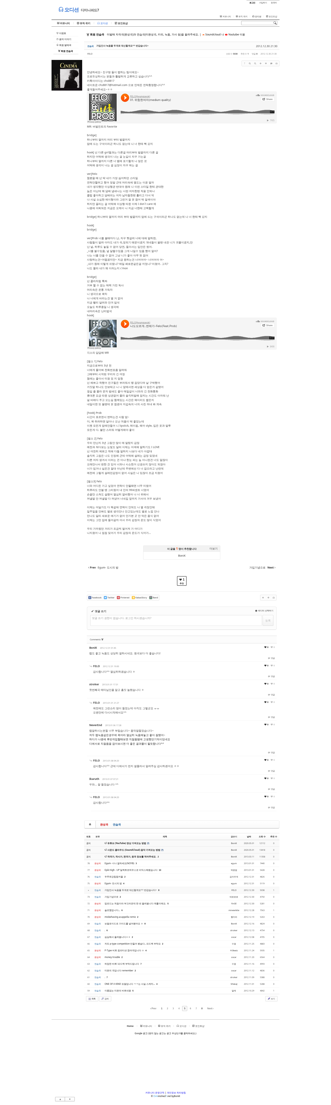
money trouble (113, 957)
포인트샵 (272, 16)
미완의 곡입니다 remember (119, 970)
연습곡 (117, 824)
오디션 (71, 9)
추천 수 (273, 836)
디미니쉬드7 (90, 10)
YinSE (234, 903)
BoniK (182, 555)
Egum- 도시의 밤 (113, 883)
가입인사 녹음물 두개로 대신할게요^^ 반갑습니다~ (122, 45)
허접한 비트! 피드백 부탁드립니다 (122, 963)
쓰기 (272, 998)
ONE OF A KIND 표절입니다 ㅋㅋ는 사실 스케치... (130, 984)
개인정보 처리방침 (176, 1092)
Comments (97, 639)
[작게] (255, 63)
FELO (90, 53)
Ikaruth (94, 779)
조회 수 (262, 836)
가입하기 (263, 2)
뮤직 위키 (242, 16)
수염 (234, 943)
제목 (165, 836)
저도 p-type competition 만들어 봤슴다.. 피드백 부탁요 (133, 943)
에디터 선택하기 (265, 610)
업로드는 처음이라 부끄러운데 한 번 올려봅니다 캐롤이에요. (136, 903)
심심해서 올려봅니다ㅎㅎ (118, 937)
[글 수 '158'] (90, 824)
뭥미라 (234, 916)
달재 (234, 990)
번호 (88, 836)
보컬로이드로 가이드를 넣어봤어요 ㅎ (124, 923)
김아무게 (234, 876)
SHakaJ (234, 983)
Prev (153, 1008)
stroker (94, 684)
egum (234, 863)
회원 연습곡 (66, 51)
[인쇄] (276, 63)
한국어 (274, 2)
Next (210, 1008)
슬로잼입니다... (113, 910)
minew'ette (234, 910)
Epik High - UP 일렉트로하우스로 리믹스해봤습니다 (131, 870)
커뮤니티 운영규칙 (154, 1092)
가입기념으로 (112, 896)
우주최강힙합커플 (114, 876)
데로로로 (234, 896)
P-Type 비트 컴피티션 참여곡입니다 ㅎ (125, 950)
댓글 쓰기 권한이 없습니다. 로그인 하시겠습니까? (121, 618)
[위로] (260, 63)
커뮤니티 (226, 16)
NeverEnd (95, 725)
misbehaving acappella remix (120, 917)
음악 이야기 (65, 39)
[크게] (249, 63)
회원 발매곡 (65, 45)
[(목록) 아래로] (266, 63)
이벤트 (62, 33)
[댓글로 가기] (271, 63)
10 (160, 870)
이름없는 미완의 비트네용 (118, 990)
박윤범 (234, 870)
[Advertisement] (67, 148)
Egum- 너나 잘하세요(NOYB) (120, 863)
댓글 (272, 658)
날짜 (249, 836)
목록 (93, 998)
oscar (234, 937)
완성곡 (104, 824)
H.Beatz (234, 950)
